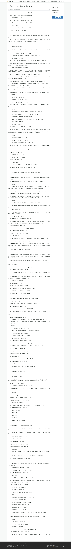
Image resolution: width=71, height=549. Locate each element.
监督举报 (55, 1)
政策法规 (42, 1)
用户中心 (60, 1)
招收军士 (33, 1)
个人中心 (17, 1)
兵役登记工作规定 (55, 7)
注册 (63, 1)
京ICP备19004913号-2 (49, 546)
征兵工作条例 (54, 8)
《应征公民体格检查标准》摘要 (57, 13)
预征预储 (24, 1)
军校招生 (38, 1)
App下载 (54, 543)
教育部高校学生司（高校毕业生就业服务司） (23, 543)
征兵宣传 (45, 1)
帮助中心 (50, 543)
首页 (14, 1)
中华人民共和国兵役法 (55, 10)
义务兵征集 (29, 1)
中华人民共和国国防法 (55, 12)
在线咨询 (52, 1)
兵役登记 (20, 1)
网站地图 (47, 543)
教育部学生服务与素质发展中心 (15, 545)
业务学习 (49, 1)
